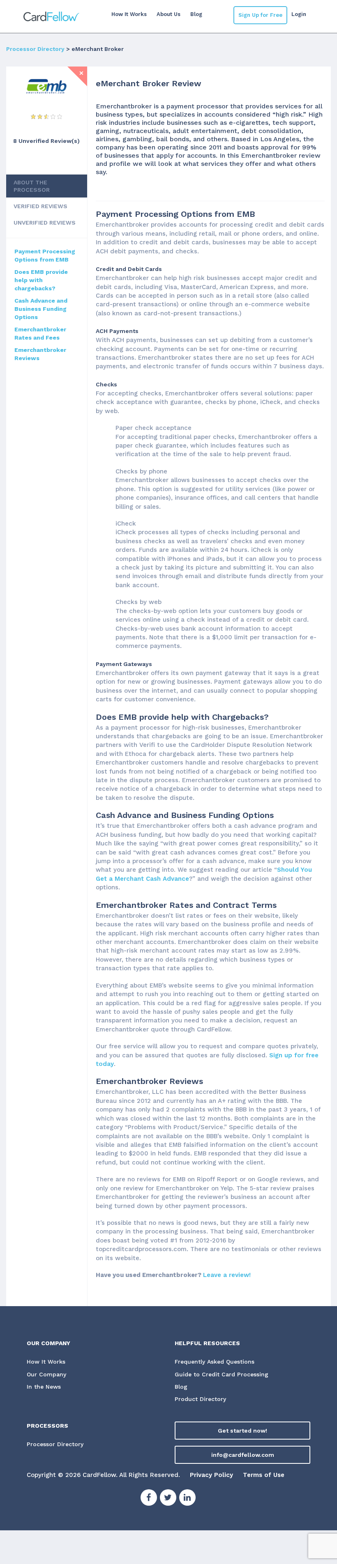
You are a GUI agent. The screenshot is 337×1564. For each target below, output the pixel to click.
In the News (44, 1386)
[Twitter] (168, 1499)
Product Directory (200, 1399)
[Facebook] (149, 1499)
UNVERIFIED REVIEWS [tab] (45, 222)
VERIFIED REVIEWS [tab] (40, 206)
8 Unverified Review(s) (46, 141)
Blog (196, 14)
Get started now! (242, 1430)
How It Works (129, 14)
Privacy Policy (211, 1475)
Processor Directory (35, 49)
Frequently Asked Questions (214, 1361)
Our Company (46, 1374)
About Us (168, 14)
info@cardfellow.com (242, 1454)
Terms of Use (263, 1475)
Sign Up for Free (260, 15)
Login (298, 14)
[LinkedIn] (187, 1499)
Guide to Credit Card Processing (221, 1374)
